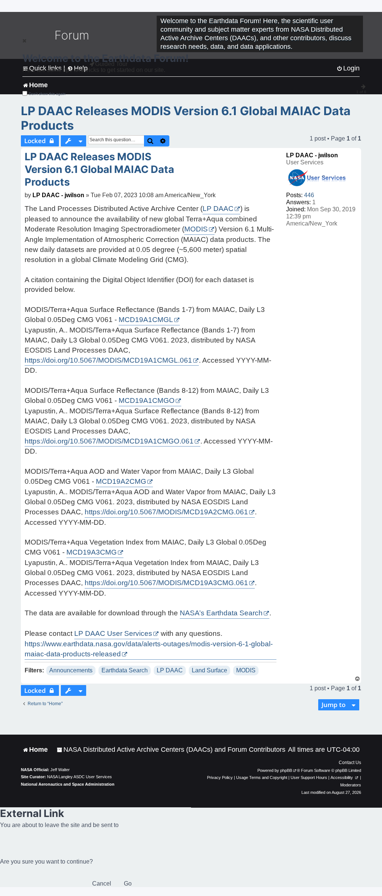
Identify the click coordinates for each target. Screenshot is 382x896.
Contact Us (350, 762)
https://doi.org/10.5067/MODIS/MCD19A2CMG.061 (166, 512)
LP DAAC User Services (113, 633)
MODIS (196, 229)
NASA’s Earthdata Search (221, 613)
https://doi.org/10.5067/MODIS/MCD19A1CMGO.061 (109, 441)
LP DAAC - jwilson (312, 155)
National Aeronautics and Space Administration (68, 784)
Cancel (101, 883)
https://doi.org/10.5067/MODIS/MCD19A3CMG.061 (166, 583)
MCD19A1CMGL (146, 320)
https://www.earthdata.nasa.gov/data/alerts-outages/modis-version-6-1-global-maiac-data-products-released (149, 649)
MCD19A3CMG (91, 552)
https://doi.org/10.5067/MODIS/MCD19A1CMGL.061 (108, 360)
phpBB (286, 770)
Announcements (71, 670)
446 (309, 195)
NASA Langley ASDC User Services (79, 776)
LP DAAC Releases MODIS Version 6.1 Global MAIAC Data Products (186, 118)
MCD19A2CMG (121, 481)
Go (128, 883)
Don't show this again (47, 94)
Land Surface (209, 670)
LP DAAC (218, 208)
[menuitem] (171, 749)
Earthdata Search (124, 670)
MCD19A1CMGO (147, 400)
